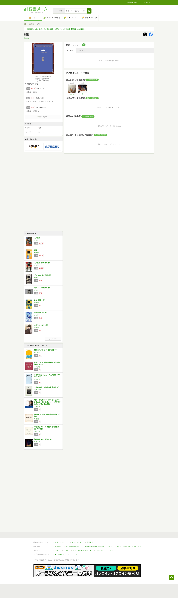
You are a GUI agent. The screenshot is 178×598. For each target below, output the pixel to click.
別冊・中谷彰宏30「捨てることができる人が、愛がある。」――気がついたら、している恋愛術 (47, 402)
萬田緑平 (37, 352)
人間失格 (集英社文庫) (42, 263)
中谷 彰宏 (37, 406)
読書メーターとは (61, 542)
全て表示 (70, 51)
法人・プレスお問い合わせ (82, 550)
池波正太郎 (37, 390)
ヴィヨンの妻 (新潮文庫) (42, 275)
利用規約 (90, 542)
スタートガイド (77, 542)
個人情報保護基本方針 (73, 546)
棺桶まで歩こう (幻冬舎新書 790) (45, 350)
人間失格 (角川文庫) (41, 325)
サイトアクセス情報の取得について (129, 546)
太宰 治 (36, 252)
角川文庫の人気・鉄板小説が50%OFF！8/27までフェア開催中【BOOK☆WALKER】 (56, 29)
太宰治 (31, 24)
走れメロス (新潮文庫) (42, 288)
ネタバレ (81, 51)
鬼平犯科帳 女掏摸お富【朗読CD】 (47, 387)
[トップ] (25, 24)
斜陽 (35, 250)
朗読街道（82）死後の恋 (43, 439)
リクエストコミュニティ (104, 550)
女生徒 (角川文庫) (40, 313)
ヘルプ (57, 550)
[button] (89, 11)
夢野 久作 (37, 441)
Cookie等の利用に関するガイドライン (98, 546)
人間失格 (37, 238)
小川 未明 (37, 367)
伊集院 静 (37, 379)
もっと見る (54, 338)
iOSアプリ (73, 554)
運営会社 (58, 546)
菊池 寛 (36, 419)
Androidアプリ (60, 554)
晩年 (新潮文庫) (39, 300)
